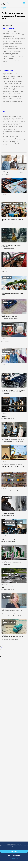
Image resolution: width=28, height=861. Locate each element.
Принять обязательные (14, 855)
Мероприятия (8, 70)
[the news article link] (14, 165)
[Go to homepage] (5, 3)
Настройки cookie (14, 858)
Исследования (8, 28)
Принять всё (14, 851)
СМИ (4, 112)
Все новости (7, 25)
